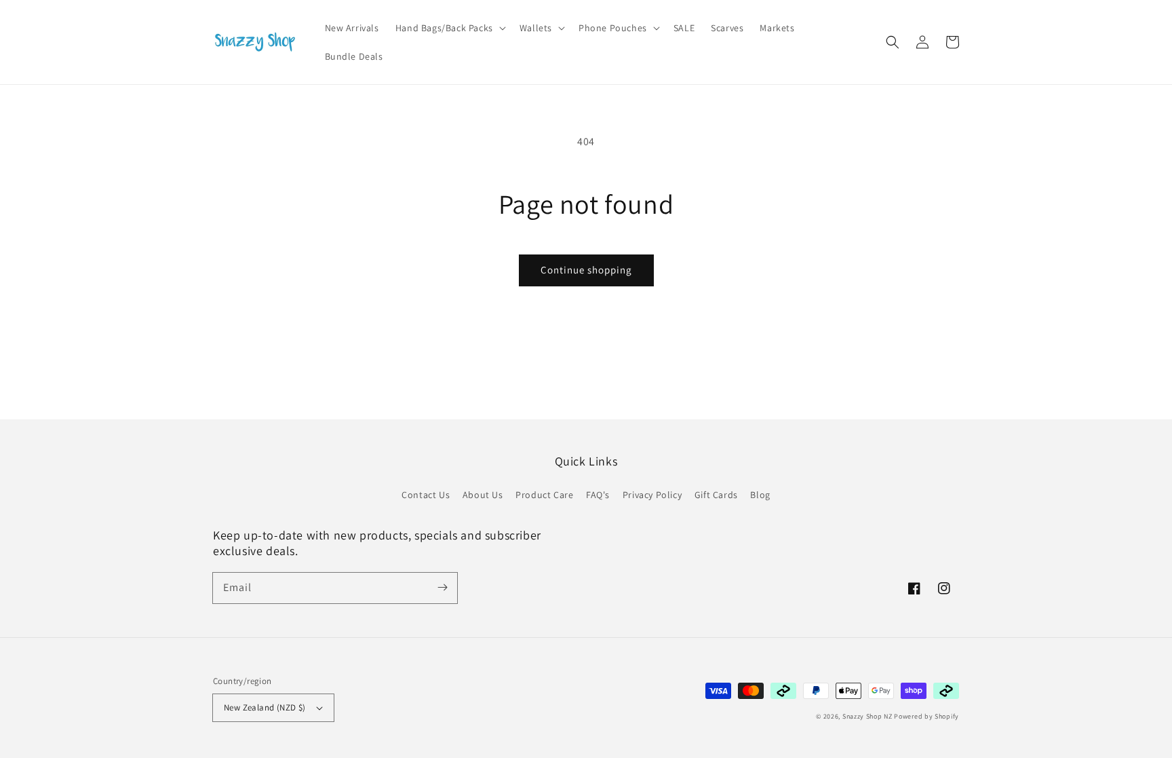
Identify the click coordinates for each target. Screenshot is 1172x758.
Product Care (544, 495)
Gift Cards (716, 495)
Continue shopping (586, 269)
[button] (892, 42)
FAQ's (598, 495)
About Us (483, 495)
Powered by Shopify (926, 716)
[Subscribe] (442, 588)
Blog (760, 495)
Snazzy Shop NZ (867, 716)
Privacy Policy (652, 495)
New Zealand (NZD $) (265, 707)
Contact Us (426, 495)
